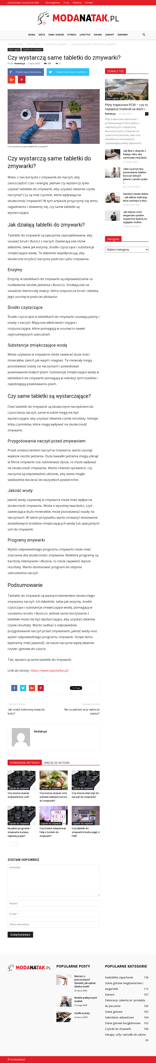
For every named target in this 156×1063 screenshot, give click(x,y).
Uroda (98, 34)
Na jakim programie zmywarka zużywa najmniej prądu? (19, 832)
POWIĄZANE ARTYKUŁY (25, 762)
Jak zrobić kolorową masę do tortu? (26, 711)
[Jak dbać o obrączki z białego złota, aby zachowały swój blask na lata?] (112, 154)
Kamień (110, 994)
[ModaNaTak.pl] (78, 18)
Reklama (77, 2)
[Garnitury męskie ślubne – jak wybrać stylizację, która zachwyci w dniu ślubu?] (112, 197)
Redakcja (19, 63)
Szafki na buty (82, 1013)
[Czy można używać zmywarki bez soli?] (22, 780)
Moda (31, 34)
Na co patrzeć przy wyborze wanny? (82, 711)
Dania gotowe (114, 1011)
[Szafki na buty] (64, 1017)
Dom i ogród (56, 34)
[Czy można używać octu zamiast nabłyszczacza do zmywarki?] (54, 780)
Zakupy (109, 34)
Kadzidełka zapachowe (119, 977)
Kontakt (89, 2)
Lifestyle (85, 34)
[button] (143, 34)
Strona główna (52, 2)
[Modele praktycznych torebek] (64, 1001)
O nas (66, 2)
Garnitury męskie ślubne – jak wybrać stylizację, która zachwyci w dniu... (135, 197)
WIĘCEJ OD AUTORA (56, 762)
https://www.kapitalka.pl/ (49, 670)
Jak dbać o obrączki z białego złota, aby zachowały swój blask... (135, 154)
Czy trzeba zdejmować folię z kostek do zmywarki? (53, 832)
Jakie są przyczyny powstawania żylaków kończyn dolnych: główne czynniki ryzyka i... (135, 176)
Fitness (71, 34)
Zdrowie (122, 34)
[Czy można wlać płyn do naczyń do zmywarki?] (86, 780)
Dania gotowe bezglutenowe (123, 1023)
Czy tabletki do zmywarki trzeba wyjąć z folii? (86, 832)
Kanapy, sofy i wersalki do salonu (125, 1034)
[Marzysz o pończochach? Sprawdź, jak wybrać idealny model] (64, 980)
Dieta (42, 34)
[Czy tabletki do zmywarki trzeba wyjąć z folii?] (86, 815)
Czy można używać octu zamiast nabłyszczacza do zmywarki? (53, 797)
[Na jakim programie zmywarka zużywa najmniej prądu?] (22, 815)
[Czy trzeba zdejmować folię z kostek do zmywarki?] (54, 815)
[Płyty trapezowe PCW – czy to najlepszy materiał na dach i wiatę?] (126, 89)
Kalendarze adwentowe (119, 1017)
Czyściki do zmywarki (32, 49)
